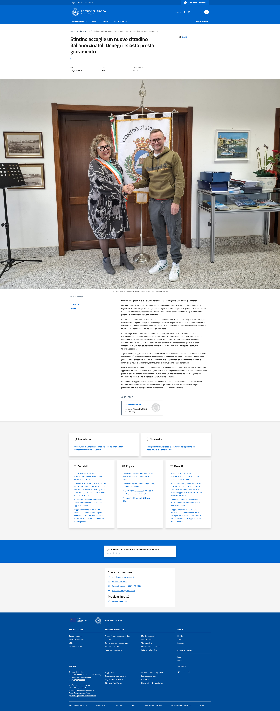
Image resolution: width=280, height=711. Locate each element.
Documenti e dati (75, 646)
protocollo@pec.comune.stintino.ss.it (82, 695)
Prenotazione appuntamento (115, 676)
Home (72, 31)
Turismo (108, 639)
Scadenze (180, 643)
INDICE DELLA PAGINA (77, 297)
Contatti (119, 705)
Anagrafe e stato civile (113, 650)
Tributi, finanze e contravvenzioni (117, 636)
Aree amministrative (76, 639)
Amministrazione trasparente (152, 672)
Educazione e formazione (150, 646)
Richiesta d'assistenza (113, 683)
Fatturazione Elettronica (78, 705)
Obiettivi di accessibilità (153, 705)
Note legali (145, 679)
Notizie (87, 31)
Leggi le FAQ (109, 672)
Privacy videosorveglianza (181, 705)
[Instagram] (188, 12)
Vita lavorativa (146, 643)
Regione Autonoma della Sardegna (82, 3)
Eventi (179, 660)
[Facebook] (183, 12)
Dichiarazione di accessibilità (152, 683)
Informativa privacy (148, 676)
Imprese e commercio (113, 646)
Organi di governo (75, 636)
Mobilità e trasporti (148, 636)
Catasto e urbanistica (149, 650)
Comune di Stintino (133, 404)
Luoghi (179, 657)
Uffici (71, 643)
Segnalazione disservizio (114, 679)
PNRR (202, 705)
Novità (79, 31)
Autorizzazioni (146, 639)
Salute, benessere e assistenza (116, 643)
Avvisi (179, 639)
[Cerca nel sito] (206, 12)
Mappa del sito (101, 705)
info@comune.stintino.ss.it (84, 690)
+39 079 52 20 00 (83, 685)
